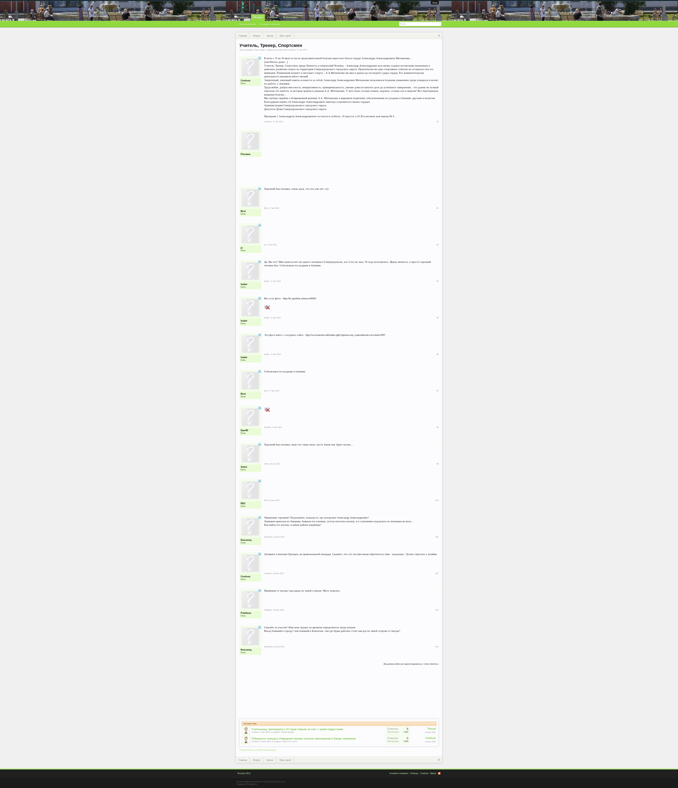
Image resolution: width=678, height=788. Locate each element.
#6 (437, 354)
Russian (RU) (244, 773)
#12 (437, 573)
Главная (243, 17)
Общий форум (287, 732)
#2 (437, 208)
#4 (437, 281)
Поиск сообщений (247, 24)
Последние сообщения (269, 24)
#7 (437, 391)
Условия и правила (398, 773)
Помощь (414, 773)
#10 (437, 500)
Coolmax (255, 732)
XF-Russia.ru (251, 784)
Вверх (433, 773)
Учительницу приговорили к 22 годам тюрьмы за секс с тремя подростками (297, 729)
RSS (439, 773)
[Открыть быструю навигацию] (439, 35)
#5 (437, 318)
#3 (437, 245)
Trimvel (431, 728)
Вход (435, 3)
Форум (258, 17)
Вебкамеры (290, 17)
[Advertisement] (351, 154)
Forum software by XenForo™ (261, 782)
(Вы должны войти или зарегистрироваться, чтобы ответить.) (411, 664)
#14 (437, 647)
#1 (437, 122)
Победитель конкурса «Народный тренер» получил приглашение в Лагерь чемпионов (303, 738)
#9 (437, 464)
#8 (437, 427)
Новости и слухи (289, 741)
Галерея (272, 17)
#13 (437, 610)
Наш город (259, 50)
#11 (437, 537)
